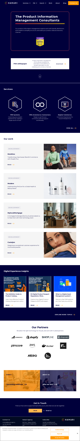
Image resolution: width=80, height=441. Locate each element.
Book (35, 410)
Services (26, 3)
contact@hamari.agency (8, 422)
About (58, 3)
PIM (34, 3)
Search (42, 3)
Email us (48, 410)
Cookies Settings (59, 429)
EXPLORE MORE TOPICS (63, 314)
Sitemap (4, 426)
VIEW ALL (69, 128)
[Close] (77, 433)
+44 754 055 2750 (6, 424)
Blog (64, 3)
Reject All (59, 433)
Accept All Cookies (59, 437)
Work (50, 3)
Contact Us (73, 3)
